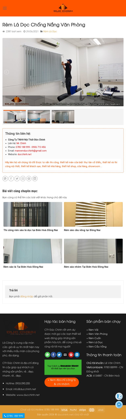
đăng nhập (26, 296)
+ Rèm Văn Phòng (96, 333)
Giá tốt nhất (82, 414)
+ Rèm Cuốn (93, 338)
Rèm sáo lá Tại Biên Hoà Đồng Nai (23, 266)
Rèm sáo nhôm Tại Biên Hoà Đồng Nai (86, 266)
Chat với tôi (27, 409)
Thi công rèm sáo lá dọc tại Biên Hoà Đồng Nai (30, 230)
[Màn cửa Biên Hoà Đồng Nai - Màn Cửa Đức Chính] (63, 8)
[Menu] (4, 8)
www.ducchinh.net (28, 394)
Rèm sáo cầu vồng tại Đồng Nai (82, 230)
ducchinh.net (65, 414)
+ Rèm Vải (92, 329)
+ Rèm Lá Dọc (94, 342)
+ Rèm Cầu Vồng (96, 346)
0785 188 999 (14, 416)
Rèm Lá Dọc (50, 31)
